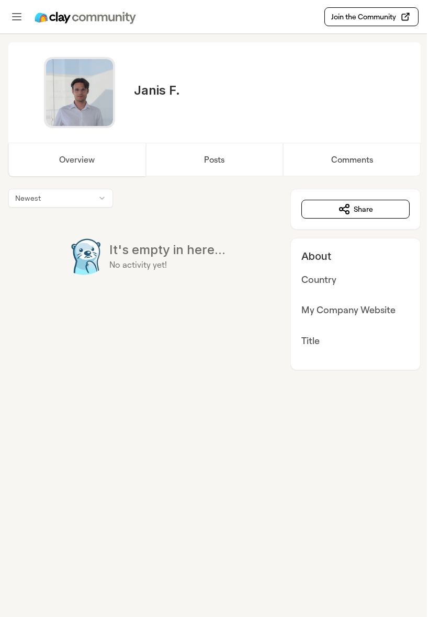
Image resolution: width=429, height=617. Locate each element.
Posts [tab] (214, 159)
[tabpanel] (214, 279)
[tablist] (214, 159)
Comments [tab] (352, 159)
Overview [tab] (77, 159)
